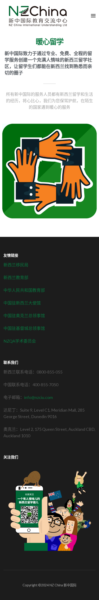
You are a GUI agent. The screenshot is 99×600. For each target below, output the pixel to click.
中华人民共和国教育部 (24, 290)
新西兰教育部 (15, 277)
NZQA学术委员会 (19, 341)
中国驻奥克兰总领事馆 (24, 315)
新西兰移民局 (15, 264)
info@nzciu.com (38, 397)
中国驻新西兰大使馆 (22, 302)
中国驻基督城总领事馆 (24, 328)
